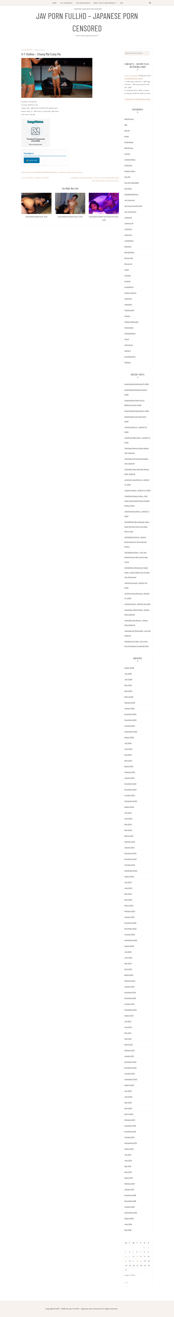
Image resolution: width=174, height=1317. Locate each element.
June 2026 (128, 679)
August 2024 (129, 807)
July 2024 (128, 813)
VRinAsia (127, 362)
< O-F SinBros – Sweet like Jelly (35, 177)
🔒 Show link (31, 160)
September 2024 (130, 801)
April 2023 (128, 900)
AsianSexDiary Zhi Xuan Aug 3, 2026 (135, 419)
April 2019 (128, 1172)
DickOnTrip (128, 165)
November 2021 (130, 998)
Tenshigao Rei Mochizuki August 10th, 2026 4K (136, 461)
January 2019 (129, 1189)
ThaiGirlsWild (129, 310)
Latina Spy (128, 235)
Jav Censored (66, 3)
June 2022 (128, 958)
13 (137, 1256)
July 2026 (128, 674)
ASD (121, 3)
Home (54, 3)
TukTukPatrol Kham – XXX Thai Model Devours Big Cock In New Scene (136, 557)
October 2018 (129, 1207)
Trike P (126, 339)
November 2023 (130, 859)
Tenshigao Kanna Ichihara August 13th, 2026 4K (136, 450)
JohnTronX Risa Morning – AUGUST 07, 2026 (137, 596)
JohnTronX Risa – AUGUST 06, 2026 (137, 604)
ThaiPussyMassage (131, 322)
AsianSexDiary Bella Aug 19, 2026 (36, 216)
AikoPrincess (129, 119)
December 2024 (130, 784)
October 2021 (129, 1004)
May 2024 (128, 824)
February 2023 (129, 911)
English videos (129, 171)
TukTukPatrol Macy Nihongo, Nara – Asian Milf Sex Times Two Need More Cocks (137, 526)
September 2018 (130, 1213)
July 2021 (127, 1021)
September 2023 (130, 871)
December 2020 (130, 1062)
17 (126, 1261)
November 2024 (130, 789)
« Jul (126, 1282)
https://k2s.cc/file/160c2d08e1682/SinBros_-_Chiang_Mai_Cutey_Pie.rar (52, 172)
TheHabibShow (129, 333)
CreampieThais (130, 160)
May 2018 (127, 1230)
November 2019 (130, 1131)
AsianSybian (128, 142)
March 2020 (128, 1114)
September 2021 (130, 1010)
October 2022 (129, 934)
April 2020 (128, 1108)
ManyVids (127, 246)
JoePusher (128, 217)
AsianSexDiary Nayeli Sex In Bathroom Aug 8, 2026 (134, 403)
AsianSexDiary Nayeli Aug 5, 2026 (136, 411)
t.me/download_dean (133, 78)
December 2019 (130, 1126)
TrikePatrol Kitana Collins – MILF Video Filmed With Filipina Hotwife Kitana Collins (137, 501)
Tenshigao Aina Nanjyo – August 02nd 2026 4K (136, 623)
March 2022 (128, 975)
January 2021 (129, 1056)
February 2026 (129, 703)
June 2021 (128, 1027)
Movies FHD (128, 258)
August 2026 (129, 668)
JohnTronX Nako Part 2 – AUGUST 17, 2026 (137, 440)
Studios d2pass (130, 293)
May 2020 (128, 1102)
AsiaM (126, 136)
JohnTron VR (128, 223)
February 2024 (129, 842)
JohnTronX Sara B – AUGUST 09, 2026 (135, 585)
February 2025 (129, 772)
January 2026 (129, 708)
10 (126, 1256)
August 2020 (129, 1085)
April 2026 (128, 691)
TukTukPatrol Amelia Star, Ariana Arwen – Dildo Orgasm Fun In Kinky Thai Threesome (137, 572)
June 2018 (128, 1224)
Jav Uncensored (83, 3)
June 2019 (128, 1160)
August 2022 (129, 946)
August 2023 (129, 876)
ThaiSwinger (128, 328)
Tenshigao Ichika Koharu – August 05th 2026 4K (136, 612)
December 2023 (130, 853)
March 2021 (128, 1044)
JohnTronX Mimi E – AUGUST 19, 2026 (135, 429)
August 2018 (129, 1218)
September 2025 (130, 731)
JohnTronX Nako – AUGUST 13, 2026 (137, 490)
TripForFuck (128, 345)
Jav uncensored (27, 50)
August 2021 (129, 1015)
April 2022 (128, 969)
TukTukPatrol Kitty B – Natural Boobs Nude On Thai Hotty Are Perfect (135, 542)
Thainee (127, 316)
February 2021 (129, 1050)
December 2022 (130, 923)
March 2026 (128, 697)
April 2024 (128, 830)
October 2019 (129, 1137)
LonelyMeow (128, 241)
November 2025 (130, 720)
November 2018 (130, 1201)
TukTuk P (127, 351)
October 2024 (129, 795)
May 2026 (128, 685)
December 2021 (130, 992)
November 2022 (130, 929)
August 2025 (129, 737)
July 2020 (128, 1091)
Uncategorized (129, 357)
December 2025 (130, 714)
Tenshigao (128, 304)
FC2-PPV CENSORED (131, 183)
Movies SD (128, 264)
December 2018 (130, 1195)
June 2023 (128, 888)
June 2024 (128, 818)
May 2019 (127, 1166)
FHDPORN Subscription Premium (88, 9)
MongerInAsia (129, 252)
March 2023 (128, 905)
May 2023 (128, 894)
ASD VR (127, 131)
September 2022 (130, 940)
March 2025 (128, 766)
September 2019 (130, 1143)
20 (137, 1261)
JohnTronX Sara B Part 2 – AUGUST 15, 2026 (136, 482)
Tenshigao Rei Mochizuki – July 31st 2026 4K (137, 633)
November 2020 (130, 1068)
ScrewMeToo (129, 287)
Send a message (131, 76)
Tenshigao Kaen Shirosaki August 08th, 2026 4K (136, 471)
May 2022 (128, 963)
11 (129, 1256)
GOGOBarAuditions (131, 194)
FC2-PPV (127, 177)
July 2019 (127, 1155)
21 (141, 1261)
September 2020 (130, 1079)
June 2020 (128, 1097)
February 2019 (129, 1184)
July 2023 (128, 882)
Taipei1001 (128, 299)
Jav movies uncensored (133, 206)
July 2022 (128, 952)
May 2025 (128, 755)
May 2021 (127, 1033)
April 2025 (128, 760)
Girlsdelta (128, 188)
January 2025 (129, 778)
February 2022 (129, 981)
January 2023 (129, 917)
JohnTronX (128, 229)
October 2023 (129, 865)
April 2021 (128, 1039)
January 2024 (129, 847)
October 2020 (129, 1073)
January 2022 (129, 986)
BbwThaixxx (128, 148)
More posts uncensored (104, 3)
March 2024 (128, 836)
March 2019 (128, 1178)
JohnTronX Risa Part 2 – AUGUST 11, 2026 (137, 514)
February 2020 (129, 1120)
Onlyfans (127, 275)
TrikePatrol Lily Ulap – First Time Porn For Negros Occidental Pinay (136, 644)
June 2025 (128, 749)
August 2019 (129, 1149)
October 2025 (129, 726)
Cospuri (127, 154)
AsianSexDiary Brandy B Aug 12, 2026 (70, 216)
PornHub (127, 281)
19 (133, 1261)
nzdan (126, 270)
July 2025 (128, 743)
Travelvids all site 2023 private (137, 99)
